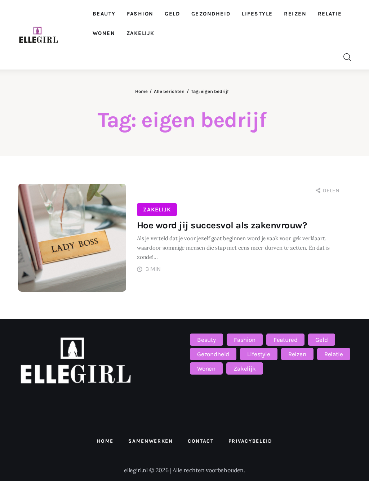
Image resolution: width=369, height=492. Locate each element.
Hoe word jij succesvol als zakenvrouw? (222, 225)
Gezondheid (213, 354)
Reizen (297, 354)
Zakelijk (157, 209)
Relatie (333, 354)
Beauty (206, 339)
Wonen (206, 368)
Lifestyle (258, 354)
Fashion (244, 339)
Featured (286, 339)
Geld (321, 339)
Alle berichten (169, 91)
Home (141, 91)
